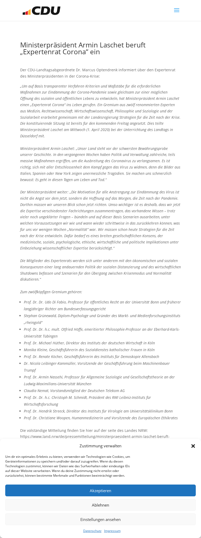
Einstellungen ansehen (100, 519)
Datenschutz (92, 531)
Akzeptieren (100, 490)
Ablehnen (100, 505)
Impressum (112, 531)
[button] (193, 446)
